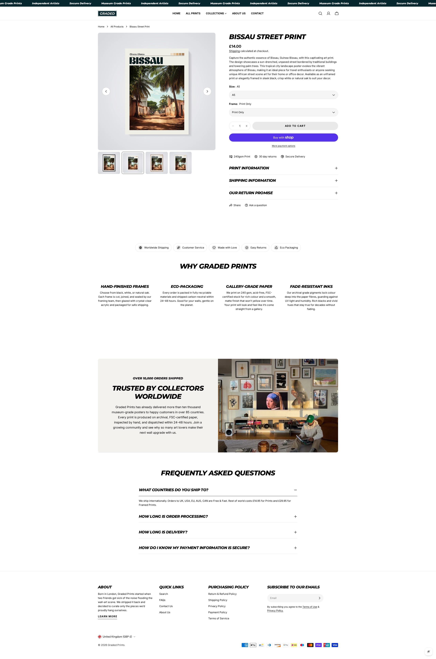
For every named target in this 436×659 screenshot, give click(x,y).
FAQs (162, 600)
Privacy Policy (216, 606)
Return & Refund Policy (222, 594)
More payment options (283, 145)
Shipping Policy (217, 600)
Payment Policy (217, 612)
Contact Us (166, 606)
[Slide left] (106, 91)
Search (163, 594)
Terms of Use (309, 606)
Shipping (234, 51)
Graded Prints (116, 645)
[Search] (320, 13)
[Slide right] (207, 91)
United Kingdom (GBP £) (117, 636)
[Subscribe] (319, 598)
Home (101, 26)
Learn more (107, 616)
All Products (117, 26)
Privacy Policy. (275, 610)
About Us (164, 612)
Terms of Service (218, 618)
